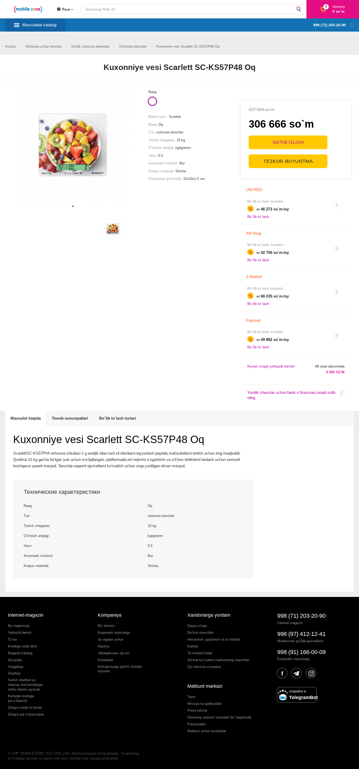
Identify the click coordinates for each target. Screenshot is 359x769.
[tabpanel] (73, 145)
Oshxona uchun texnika (44, 46)
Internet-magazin (25, 615)
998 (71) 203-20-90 (301, 615)
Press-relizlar (197, 710)
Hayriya (103, 646)
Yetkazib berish (19, 633)
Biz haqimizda (18, 626)
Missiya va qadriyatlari (204, 704)
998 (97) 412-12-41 (301, 634)
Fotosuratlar (196, 724)
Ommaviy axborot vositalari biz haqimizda (219, 717)
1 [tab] (72, 206)
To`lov (12, 639)
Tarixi (191, 697)
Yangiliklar (15, 667)
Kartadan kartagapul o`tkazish (21, 698)
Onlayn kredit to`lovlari (25, 708)
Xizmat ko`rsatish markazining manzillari (218, 660)
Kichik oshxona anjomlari (90, 46)
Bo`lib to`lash (258, 216)
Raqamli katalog (20, 653)
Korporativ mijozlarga (114, 633)
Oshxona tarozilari (133, 46)
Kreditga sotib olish (22, 646)
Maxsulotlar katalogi (39, 25)
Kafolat (192, 646)
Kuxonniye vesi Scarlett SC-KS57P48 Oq (188, 46)
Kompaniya (109, 615)
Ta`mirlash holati (199, 653)
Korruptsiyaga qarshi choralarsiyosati (120, 669)
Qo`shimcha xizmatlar (204, 667)
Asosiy (11, 46)
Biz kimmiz (106, 626)
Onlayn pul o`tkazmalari (26, 714)
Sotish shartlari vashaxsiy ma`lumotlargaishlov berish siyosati (25, 684)
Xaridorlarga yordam (208, 615)
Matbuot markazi (204, 686)
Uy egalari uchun (110, 639)
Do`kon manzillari (200, 633)
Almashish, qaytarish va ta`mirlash (213, 639)
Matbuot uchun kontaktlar (206, 731)
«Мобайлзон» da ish (113, 653)
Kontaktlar (105, 660)
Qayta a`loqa (197, 626)
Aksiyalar (15, 660)
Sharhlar (14, 673)
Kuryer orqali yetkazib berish (271, 366)
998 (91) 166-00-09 (301, 652)
